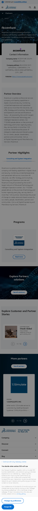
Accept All (7, 507)
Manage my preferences (12, 501)
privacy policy (21, 494)
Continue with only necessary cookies (14, 462)
